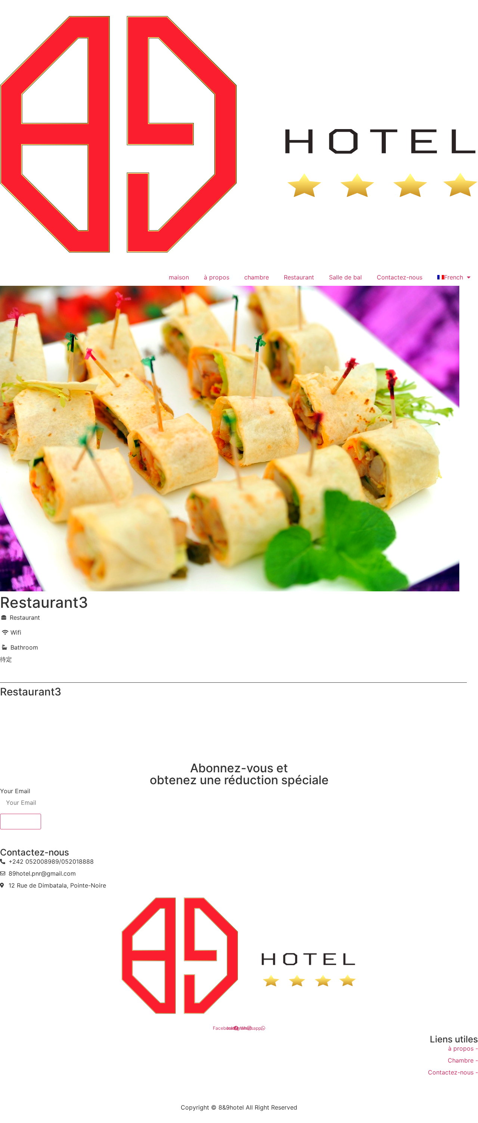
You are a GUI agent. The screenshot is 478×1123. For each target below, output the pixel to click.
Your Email (15, 791)
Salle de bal (345, 277)
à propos (216, 277)
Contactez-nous (399, 277)
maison (179, 277)
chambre (256, 277)
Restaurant (299, 277)
